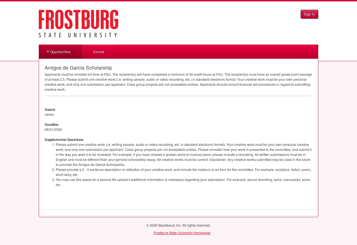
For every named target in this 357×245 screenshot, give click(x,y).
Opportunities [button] (60, 51)
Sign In (309, 14)
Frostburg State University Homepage (182, 232)
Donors (98, 51)
